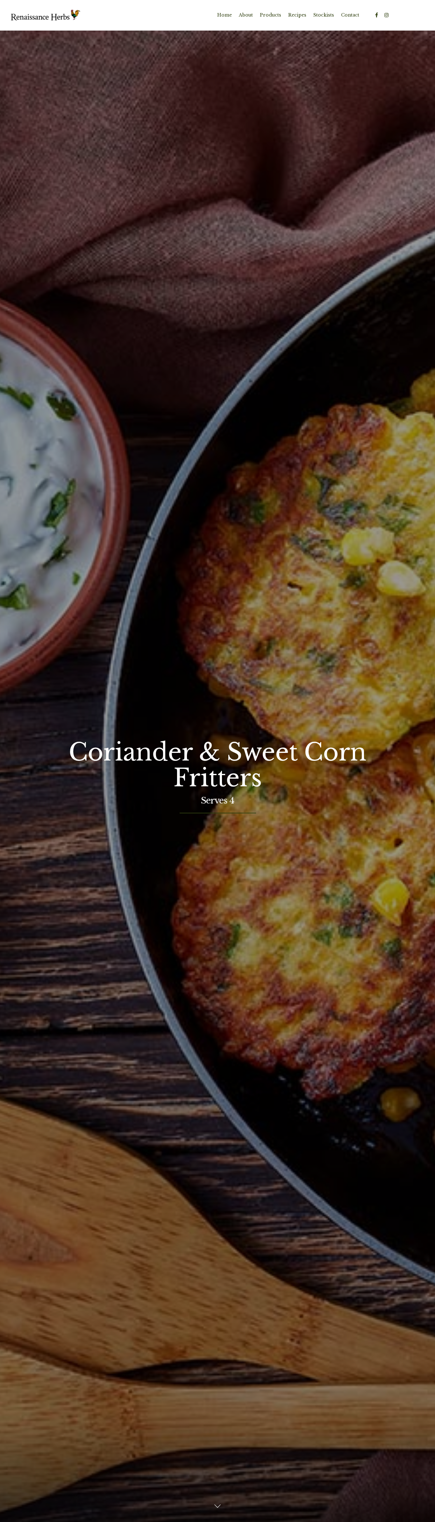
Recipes (297, 15)
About (246, 15)
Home (224, 15)
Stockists (323, 15)
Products (270, 15)
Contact (350, 15)
